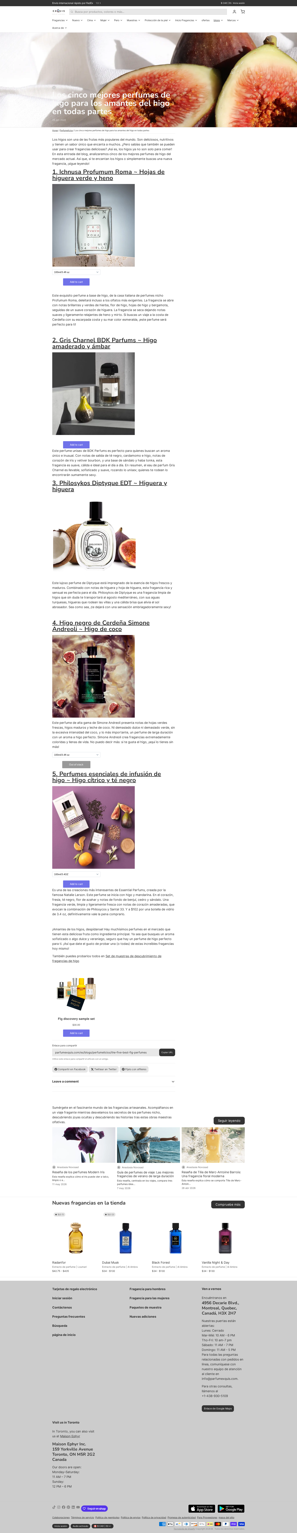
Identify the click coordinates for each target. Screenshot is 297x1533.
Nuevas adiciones (143, 1316)
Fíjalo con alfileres (135, 1069)
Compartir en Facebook (72, 1069)
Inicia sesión (239, 3)
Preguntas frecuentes (68, 1316)
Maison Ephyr (70, 1436)
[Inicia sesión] (233, 12)
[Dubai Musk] (126, 1235)
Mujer (103, 20)
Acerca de (58, 27)
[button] (76, 1254)
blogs (217, 20)
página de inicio (64, 1335)
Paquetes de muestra (145, 1307)
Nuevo (76, 20)
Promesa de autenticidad (182, 1517)
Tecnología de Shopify (184, 1528)
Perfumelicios (66, 130)
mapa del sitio (226, 1517)
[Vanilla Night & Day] (226, 1235)
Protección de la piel (156, 20)
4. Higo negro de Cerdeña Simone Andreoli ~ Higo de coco (101, 626)
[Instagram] (58, 1508)
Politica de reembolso (107, 1517)
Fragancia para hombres (148, 1289)
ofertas (206, 20)
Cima (90, 20)
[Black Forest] (176, 1235)
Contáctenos (62, 1307)
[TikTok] (54, 1508)
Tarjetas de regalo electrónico (74, 1289)
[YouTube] (78, 1508)
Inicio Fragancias (184, 20)
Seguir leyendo (229, 1120)
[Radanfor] (76, 1235)
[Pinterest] (68, 1508)
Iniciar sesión (62, 1298)
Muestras (132, 20)
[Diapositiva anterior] (230, 1216)
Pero (116, 20)
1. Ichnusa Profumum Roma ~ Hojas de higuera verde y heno (108, 175)
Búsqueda (59, 1325)
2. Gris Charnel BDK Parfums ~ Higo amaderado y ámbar (104, 343)
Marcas (231, 20)
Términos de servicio (82, 1517)
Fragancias (58, 20)
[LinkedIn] (73, 1508)
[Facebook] (63, 1508)
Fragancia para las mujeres (149, 1298)
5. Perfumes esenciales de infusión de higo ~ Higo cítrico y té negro (106, 777)
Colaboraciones (61, 1517)
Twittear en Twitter (105, 1069)
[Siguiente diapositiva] (241, 1216)
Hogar (55, 130)
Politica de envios (130, 1517)
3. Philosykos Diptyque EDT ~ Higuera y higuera (109, 486)
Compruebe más (228, 1204)
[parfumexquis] (58, 11)
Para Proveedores (207, 1517)
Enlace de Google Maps (218, 1408)
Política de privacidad (154, 1517)
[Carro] (241, 12)
